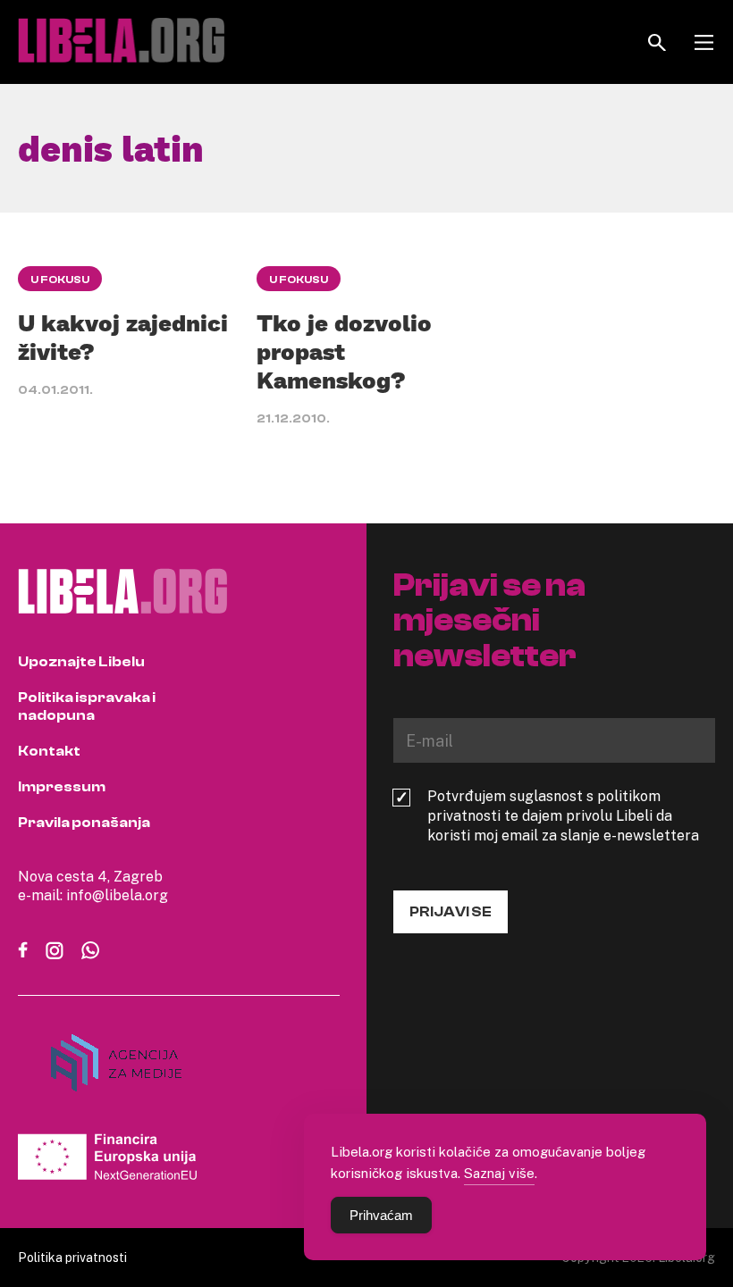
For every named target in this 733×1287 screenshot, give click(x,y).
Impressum (61, 787)
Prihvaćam (381, 1215)
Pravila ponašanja (84, 823)
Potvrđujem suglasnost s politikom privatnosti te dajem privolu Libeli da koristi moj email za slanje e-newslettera (563, 815)
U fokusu (59, 279)
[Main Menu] (704, 42)
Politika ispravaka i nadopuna (87, 706)
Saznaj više (499, 1173)
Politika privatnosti (72, 1257)
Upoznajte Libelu (81, 662)
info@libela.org (117, 895)
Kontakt (49, 751)
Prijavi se (450, 912)
